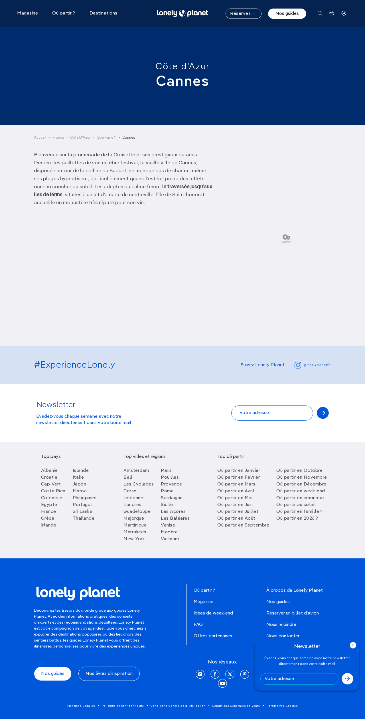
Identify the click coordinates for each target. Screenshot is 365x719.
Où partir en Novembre (301, 477)
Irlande (48, 525)
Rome (167, 491)
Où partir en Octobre (299, 470)
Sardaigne (172, 498)
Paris (166, 470)
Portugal (82, 505)
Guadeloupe (137, 511)
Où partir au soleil (296, 505)
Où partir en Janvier (238, 470)
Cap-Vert (51, 484)
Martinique (135, 525)
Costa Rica (53, 491)
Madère (169, 532)
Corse (130, 491)
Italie (78, 477)
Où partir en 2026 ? (297, 518)
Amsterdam (136, 470)
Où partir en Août (236, 518)
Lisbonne (133, 498)
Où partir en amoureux (300, 498)
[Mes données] (343, 13)
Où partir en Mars (236, 484)
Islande (81, 470)
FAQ (198, 624)
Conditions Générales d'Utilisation (178, 705)
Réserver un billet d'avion (292, 613)
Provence (171, 484)
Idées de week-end (213, 613)
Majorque (133, 518)
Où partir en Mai (234, 498)
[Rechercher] (320, 13)
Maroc (80, 491)
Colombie (51, 498)
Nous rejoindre (281, 624)
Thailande (84, 518)
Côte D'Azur (80, 138)
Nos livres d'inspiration (109, 673)
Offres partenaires (213, 636)
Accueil (40, 138)
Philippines (85, 498)
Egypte (49, 505)
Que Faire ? (106, 138)
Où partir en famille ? (299, 511)
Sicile (167, 505)
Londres (132, 505)
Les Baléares (175, 518)
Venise (168, 525)
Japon (79, 484)
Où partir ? (204, 590)
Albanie (49, 470)
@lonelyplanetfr (316, 365)
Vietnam (170, 539)
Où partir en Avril (235, 491)
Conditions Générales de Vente (236, 705)
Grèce (47, 518)
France (58, 138)
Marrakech (134, 532)
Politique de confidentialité (123, 705)
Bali (127, 477)
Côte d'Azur (182, 66)
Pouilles (170, 477)
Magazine (203, 602)
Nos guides (287, 13)
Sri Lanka (83, 511)
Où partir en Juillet (237, 511)
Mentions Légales (81, 705)
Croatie (49, 477)
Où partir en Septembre (243, 525)
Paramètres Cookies (282, 705)
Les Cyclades (138, 484)
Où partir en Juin (235, 505)
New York (134, 539)
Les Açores (173, 511)
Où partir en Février (238, 477)
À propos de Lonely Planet (294, 590)
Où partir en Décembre (301, 484)
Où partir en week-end (300, 491)
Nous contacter (282, 636)
